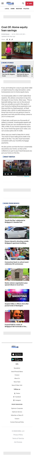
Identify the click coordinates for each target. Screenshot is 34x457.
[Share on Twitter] (9, 39)
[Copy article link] (12, 39)
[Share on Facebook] (7, 39)
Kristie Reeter (5, 34)
